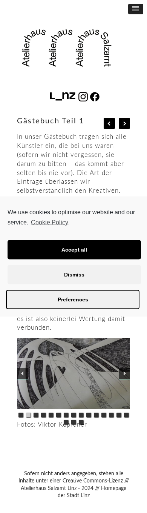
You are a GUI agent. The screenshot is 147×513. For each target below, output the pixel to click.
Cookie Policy (49, 222)
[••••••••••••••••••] (73, 373)
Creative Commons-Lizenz (93, 481)
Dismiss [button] (74, 275)
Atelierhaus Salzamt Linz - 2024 (57, 488)
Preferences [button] (73, 299)
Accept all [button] (74, 250)
